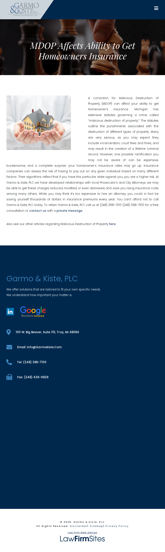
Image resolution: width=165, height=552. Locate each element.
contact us (37, 211)
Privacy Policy (116, 526)
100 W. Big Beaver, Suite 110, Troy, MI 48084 (47, 332)
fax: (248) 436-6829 (32, 377)
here (112, 224)
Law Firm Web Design (82, 532)
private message (69, 211)
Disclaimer (78, 526)
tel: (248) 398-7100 (31, 362)
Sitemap (97, 526)
